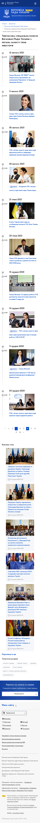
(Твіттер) (7, 722)
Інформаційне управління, (28, 788)
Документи (12, 24)
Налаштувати (19, 694)
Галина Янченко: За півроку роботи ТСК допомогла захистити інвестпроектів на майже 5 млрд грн (23, 297)
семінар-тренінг (22, 663)
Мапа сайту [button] (8, 705)
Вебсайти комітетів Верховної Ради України (15, 757)
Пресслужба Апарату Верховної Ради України (17, 790)
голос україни (17, 667)
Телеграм (25, 729)
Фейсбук (7, 719)
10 (20, 432)
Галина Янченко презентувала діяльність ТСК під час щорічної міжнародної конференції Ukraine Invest (22, 373)
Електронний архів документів (11, 767)
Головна (4, 24)
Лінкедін (7, 729)
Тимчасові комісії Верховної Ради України (16, 26)
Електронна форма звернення (11, 739)
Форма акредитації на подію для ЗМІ (13, 742)
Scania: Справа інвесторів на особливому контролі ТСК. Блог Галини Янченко (23, 224)
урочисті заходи (8, 663)
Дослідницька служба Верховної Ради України (15, 771)
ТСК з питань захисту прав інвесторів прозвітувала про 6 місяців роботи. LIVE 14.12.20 (23, 334)
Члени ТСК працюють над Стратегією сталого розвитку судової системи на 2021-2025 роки (22, 261)
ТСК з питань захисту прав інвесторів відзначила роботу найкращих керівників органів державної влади (22, 153)
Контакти (5, 749)
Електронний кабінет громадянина (12, 746)
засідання (6, 667)
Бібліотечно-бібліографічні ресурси (13, 764)
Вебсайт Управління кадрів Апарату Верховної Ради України (20, 761)
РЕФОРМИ (33, 663)
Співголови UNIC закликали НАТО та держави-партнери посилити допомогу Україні (20, 574)
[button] (14, 713)
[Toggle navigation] (2, 3)
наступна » (23, 432)
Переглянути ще (9, 654)
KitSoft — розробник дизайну (15, 813)
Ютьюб (25, 722)
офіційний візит (8, 675)
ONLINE (29, 10)
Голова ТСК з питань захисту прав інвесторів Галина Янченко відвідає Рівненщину (21, 116)
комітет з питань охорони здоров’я (14, 671)
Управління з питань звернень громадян (14, 736)
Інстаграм (7, 725)
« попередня (4, 428)
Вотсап (24, 725)
